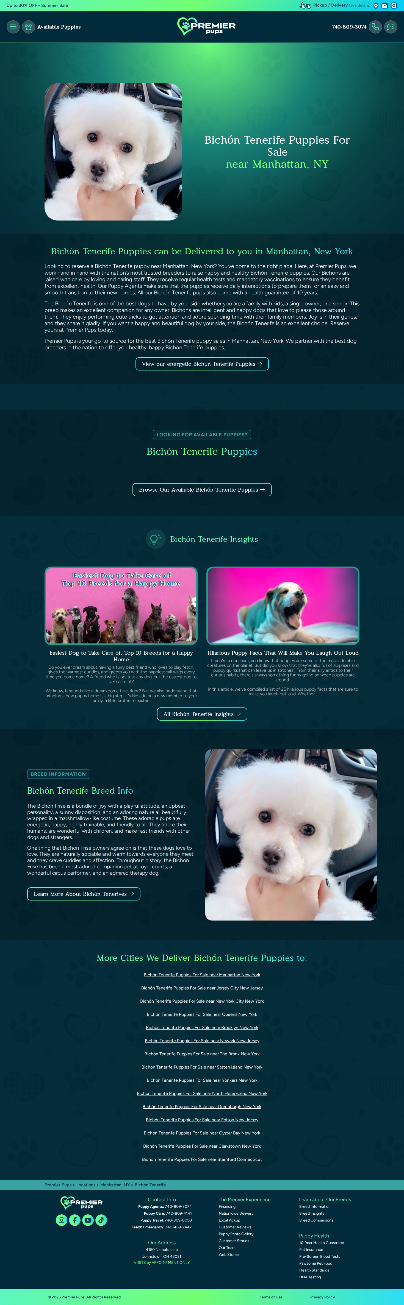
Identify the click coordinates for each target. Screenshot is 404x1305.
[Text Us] (390, 27)
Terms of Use (271, 1297)
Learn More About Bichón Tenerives (80, 894)
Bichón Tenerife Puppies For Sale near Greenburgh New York (202, 1106)
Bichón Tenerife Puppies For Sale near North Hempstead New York (202, 1093)
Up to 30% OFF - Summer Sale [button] (37, 5)
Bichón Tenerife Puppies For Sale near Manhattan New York (202, 974)
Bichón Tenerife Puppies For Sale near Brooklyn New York (202, 1027)
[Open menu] (13, 27)
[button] (376, 5)
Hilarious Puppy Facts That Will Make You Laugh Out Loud (283, 652)
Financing (227, 1206)
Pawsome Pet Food (315, 1263)
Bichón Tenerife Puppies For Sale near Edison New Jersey (202, 1119)
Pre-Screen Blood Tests (319, 1256)
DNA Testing (310, 1277)
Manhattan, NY (115, 1184)
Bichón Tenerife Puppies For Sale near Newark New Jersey (202, 1040)
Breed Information (315, 1206)
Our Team (227, 1247)
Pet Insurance (311, 1249)
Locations (85, 1184)
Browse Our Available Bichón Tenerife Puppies (198, 489)
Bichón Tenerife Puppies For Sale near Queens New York (202, 1014)
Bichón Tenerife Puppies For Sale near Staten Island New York (202, 1067)
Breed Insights (311, 1213)
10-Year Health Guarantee (321, 1242)
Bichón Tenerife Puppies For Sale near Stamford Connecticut (202, 1159)
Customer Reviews (235, 1227)
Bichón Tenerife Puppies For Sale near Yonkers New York (202, 1080)
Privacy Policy (322, 1297)
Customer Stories (234, 1241)
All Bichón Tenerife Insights (199, 714)
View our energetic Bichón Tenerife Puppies (199, 364)
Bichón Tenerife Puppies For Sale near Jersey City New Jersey (202, 988)
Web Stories (229, 1254)
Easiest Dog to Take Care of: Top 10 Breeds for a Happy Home (121, 656)
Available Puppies (59, 26)
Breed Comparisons (316, 1220)
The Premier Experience (244, 1200)
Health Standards (314, 1270)
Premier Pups (58, 1184)
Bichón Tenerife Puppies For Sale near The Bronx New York (202, 1053)
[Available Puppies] (28, 27)
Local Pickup (229, 1220)
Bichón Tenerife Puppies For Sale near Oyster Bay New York (202, 1133)
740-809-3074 (349, 26)
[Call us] (375, 27)
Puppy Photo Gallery (236, 1234)
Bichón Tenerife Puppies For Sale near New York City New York (202, 1001)
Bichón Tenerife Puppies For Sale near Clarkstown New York (202, 1146)
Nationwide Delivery (236, 1213)
